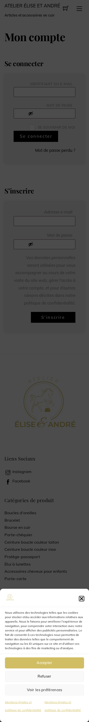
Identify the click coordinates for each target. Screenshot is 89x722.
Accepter (44, 662)
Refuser (44, 676)
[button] (81, 598)
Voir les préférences (44, 689)
